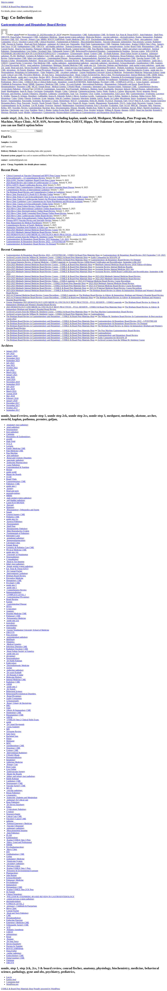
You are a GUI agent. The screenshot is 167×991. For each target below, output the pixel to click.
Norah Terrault (45, 103)
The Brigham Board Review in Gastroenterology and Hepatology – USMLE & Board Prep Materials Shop (50, 316)
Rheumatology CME (150, 46)
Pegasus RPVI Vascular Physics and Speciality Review (29, 220)
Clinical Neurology (47, 42)
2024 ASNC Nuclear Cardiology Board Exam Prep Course (30, 180)
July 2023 (10, 363)
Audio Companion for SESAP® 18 (105, 257)
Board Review (144, 84)
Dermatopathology (18, 51)
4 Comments (95, 112)
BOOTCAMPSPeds (56, 39)
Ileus (53, 108)
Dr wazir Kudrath (73, 84)
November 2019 (13, 382)
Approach (75, 98)
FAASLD (109, 101)
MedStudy (21, 56)
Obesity (55, 103)
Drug (19, 103)
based (20, 112)
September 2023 (13, 360)
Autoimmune (49, 89)
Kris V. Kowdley (101, 105)
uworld (152, 68)
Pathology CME (56, 68)
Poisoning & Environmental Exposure (126, 77)
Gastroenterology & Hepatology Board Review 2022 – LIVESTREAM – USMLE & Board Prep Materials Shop (53, 255)
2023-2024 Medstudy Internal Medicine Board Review (118, 276)
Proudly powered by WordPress (47, 989)
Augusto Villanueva (30, 94)
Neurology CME (24, 86)
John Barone (140, 56)
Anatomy (159, 63)
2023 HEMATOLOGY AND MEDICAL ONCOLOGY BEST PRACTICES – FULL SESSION (47, 234)
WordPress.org (12, 984)
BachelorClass (104, 58)
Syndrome (36, 98)
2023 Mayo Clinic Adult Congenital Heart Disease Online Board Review (36, 213)
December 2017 (12, 403)
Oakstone (115, 44)
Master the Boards (63, 49)
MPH (72, 110)
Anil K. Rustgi (103, 98)
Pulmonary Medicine (42, 49)
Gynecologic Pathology (11, 89)
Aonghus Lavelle (87, 96)
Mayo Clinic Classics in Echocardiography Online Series (29, 204)
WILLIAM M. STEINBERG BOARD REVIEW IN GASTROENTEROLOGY (40, 896)
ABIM (154, 75)
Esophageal (141, 98)
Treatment (83, 94)
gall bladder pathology (54, 46)
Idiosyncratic (130, 91)
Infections (85, 98)
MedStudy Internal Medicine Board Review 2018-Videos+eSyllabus (123, 264)
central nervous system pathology (78, 68)
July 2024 (10, 353)
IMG (82, 60)
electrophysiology (127, 37)
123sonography (76, 53)
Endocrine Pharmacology (125, 60)
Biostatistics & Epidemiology (27, 72)
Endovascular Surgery (115, 70)
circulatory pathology (69, 72)
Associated (60, 89)
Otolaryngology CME (17, 58)
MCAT (34, 86)
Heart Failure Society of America (134, 53)
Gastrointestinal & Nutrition (118, 51)
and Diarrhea (15, 94)
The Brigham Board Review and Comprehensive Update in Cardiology (35, 192)
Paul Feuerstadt (72, 89)
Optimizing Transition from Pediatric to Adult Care (27, 227)
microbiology (113, 63)
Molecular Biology (93, 37)
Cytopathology (63, 53)
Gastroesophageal (8, 105)
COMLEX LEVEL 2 (82, 77)
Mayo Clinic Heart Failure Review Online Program (27, 206)
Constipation (83, 101)
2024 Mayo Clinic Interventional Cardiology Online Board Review (34, 208)
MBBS (44, 39)
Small (3, 91)
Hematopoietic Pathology (26, 60)
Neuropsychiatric (114, 86)
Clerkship (101, 79)
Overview (49, 105)
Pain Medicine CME (41, 63)
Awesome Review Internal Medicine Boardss (113, 267)
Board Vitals (136, 46)
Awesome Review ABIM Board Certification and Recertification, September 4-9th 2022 (105, 262)
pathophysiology (153, 89)
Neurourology (75, 35)
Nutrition (33, 110)
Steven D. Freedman (120, 108)
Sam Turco (5, 46)
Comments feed (12, 982)
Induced (127, 89)
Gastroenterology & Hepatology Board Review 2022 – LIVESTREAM (35, 241)
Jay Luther (114, 98)
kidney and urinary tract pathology (136, 49)
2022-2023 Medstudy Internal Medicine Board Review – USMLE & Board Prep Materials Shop (46, 283)
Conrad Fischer (15, 63)
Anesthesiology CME (145, 63)
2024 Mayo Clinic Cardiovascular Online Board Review (29, 216)
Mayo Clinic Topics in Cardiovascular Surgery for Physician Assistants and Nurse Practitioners (45, 199)
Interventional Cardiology (62, 79)
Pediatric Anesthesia (125, 68)
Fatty (125, 101)
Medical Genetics (58, 86)
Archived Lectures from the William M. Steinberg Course (29, 237)
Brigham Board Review (16, 576)
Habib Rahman (93, 82)
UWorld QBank (73, 86)
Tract (69, 103)
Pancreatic (26, 103)
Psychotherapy (112, 79)
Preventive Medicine (31, 75)
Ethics (160, 75)
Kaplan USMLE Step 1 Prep (127, 39)
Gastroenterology (137, 94)
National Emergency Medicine (78, 46)
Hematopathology (8, 86)
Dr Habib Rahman (111, 53)
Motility (27, 112)
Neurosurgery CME (30, 37)
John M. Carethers (62, 98)
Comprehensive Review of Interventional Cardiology (28, 190)
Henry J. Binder (44, 110)
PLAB (13, 56)
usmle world (11, 472)
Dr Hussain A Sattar (14, 675)
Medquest (57, 65)
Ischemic (100, 110)
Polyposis (5, 94)
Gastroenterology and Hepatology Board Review (33, 24)
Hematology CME (92, 60)
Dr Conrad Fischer (14, 571)
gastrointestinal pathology (78, 63)
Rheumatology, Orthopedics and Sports (120, 84)
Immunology (148, 37)
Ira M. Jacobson (23, 105)
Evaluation (113, 105)
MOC (48, 77)
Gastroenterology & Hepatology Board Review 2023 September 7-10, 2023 (37, 239)
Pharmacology (58, 70)
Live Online (32, 51)
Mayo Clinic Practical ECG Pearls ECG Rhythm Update (29, 194)
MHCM (134, 105)
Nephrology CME (126, 79)
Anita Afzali (131, 103)
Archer (127, 46)
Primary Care (34, 39)
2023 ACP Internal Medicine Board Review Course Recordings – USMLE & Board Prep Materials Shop (49, 297)
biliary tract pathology (37, 58)
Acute (43, 98)
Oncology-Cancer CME (28, 42)
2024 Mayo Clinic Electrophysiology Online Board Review (30, 211)
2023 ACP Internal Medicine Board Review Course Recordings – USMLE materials (41, 295)
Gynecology (27, 63)
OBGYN (40, 46)
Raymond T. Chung (50, 101)
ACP (88, 39)
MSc (150, 105)
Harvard (23, 39)
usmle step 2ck (90, 65)
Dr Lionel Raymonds (10, 65)
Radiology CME (13, 682)
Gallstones (52, 94)
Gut (76, 94)
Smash (86, 53)
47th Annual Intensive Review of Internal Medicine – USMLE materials (36, 262)
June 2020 (10, 377)
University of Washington (108, 56)
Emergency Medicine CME (47, 84)
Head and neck (17, 68)
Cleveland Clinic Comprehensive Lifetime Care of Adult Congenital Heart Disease (40, 187)
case (21, 110)
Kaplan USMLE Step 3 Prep (143, 44)
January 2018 (11, 401)
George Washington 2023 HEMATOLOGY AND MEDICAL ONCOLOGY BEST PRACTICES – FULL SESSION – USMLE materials (64, 302)
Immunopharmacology (64, 75)
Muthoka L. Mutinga (88, 89)
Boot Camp (11, 767)
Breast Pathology (127, 56)
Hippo (3, 79)
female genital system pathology (71, 37)
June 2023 (10, 365)
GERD (132, 110)
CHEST (4, 63)
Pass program (138, 42)
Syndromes (150, 94)
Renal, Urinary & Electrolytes (87, 75)
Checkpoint (14, 110)
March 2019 (11, 391)
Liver (27, 110)
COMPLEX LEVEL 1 (125, 82)
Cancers (157, 103)
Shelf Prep (158, 35)
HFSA (23, 65)
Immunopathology (89, 58)
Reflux (4, 108)
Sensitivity (151, 98)
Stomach (57, 105)
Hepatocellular (62, 112)
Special (133, 108)
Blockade (13, 112)
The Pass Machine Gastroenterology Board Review (112, 312)
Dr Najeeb (110, 35)
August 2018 (11, 393)
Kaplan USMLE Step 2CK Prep (20, 889)
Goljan (62, 84)
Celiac (65, 91)
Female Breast (44, 86)
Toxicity (35, 103)
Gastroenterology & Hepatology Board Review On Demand (31, 244)
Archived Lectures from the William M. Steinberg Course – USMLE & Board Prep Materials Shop (47, 257)
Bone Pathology (13, 802)
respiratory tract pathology (85, 79)
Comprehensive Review (148, 86)
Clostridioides (63, 94)
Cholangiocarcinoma (86, 91)
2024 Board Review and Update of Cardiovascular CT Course (32, 183)
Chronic (63, 103)
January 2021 (11, 375)
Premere (25, 89)
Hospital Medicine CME (72, 65)
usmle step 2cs (107, 60)
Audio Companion (14, 698)
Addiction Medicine (151, 77)
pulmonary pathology (15, 828)
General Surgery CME (81, 49)
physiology (11, 70)
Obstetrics (44, 68)
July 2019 (10, 386)
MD (53, 49)
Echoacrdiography (127, 63)
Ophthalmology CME (26, 46)
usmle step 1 (60, 56)
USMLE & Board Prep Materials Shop (17, 7)
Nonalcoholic (113, 103)
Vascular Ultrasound (111, 42)
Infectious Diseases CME (83, 70)
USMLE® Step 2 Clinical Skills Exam (40, 82)
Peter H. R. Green (142, 101)
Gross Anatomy (142, 82)
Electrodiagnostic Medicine (102, 39)
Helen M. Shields (97, 101)
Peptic (105, 91)
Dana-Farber (15, 37)
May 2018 (10, 396)
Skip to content (7, 2)
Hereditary (32, 96)
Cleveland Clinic (44, 51)
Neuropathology (141, 68)
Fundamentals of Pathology (67, 42)
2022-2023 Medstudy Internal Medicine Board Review (29, 232)
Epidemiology (46, 65)
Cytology (68, 70)
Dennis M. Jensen (80, 103)
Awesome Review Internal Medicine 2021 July (114, 269)
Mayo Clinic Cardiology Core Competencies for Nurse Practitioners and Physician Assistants (44, 201)
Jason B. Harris (26, 91)
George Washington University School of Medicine (100, 72)
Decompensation (63, 108)
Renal (25, 84)
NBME (31, 84)
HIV (9, 108)
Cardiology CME (13, 781)
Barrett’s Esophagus (151, 108)
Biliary (139, 108)
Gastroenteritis (49, 112)
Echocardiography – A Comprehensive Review (25, 178)
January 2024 (11, 356)
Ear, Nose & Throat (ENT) (127, 35)
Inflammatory (36, 112)
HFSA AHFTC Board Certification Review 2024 (26, 185)
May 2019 (10, 389)
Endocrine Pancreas (113, 49)
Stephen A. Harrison (129, 96)
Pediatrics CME (52, 72)
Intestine (50, 98)
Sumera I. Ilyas (82, 110)
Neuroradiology (7, 72)
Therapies (143, 105)
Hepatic (58, 91)
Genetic (91, 103)
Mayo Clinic (106, 75)
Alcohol (92, 110)
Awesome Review (71, 60)
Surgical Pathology (14, 521)
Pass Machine (97, 49)
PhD (154, 96)
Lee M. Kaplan (37, 105)
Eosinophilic (49, 91)
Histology (31, 70)
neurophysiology (116, 46)
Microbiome (125, 98)
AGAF (127, 105)
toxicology (33, 77)
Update (97, 94)
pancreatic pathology (98, 63)
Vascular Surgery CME (146, 58)
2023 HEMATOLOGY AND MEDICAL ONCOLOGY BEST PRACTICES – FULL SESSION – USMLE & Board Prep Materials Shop (64, 307)
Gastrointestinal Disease (57, 58)
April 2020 (10, 379)
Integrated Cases (99, 86)
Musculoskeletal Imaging (90, 42)
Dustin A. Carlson (116, 91)
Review (24, 108)
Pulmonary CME (129, 86)
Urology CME (96, 53)
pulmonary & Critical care (58, 44)
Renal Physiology (43, 70)
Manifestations (13, 91)
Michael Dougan (138, 89)
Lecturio (148, 42)
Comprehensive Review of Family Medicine (24, 225)
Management (101, 103)
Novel (139, 91)
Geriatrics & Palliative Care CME (40, 56)
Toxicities (16, 108)
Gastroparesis (101, 96)
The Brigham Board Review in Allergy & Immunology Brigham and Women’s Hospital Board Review (121, 295)
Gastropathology (98, 314)
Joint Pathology (146, 35)
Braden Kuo (91, 108)
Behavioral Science (151, 72)
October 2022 (12, 368)
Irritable (93, 98)
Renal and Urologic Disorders (50, 60)
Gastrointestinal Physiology (104, 68)
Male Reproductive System (137, 70)
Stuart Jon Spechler (144, 110)
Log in (9, 977)
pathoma (27, 79)
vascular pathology (110, 37)
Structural (119, 89)
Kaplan (139, 37)
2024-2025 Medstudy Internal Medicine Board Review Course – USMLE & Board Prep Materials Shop (49, 264)
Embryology (125, 44)
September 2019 (13, 384)
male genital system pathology (141, 65)
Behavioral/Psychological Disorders (91, 51)
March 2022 (11, 372)
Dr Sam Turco (47, 75)
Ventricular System (100, 46)
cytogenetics (86, 86)
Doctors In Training (15, 44)
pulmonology (126, 42)
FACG (122, 103)
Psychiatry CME (107, 82)
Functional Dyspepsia (84, 105)
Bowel (154, 91)
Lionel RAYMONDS (77, 82)
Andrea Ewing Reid (60, 110)
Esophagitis (109, 89)
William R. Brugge (112, 110)
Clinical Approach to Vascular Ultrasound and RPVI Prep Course (33, 175)
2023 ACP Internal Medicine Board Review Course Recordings (104, 281)
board (100, 89)
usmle (7, 68)
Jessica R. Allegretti (56, 96)
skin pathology (146, 39)
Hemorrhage (64, 101)
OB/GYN (5, 37)
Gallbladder (42, 96)
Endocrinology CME (96, 35)
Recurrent (141, 103)
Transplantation (14, 101)
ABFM (138, 79)
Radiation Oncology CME (17, 649)
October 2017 (12, 408)
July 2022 (10, 370)
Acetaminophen (107, 94)
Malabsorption (68, 105)
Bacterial (46, 108)
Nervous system (137, 51)
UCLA (15, 42)
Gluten (20, 98)
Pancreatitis (26, 101)
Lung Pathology (143, 60)
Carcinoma (38, 91)
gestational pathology (101, 77)
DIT (17, 39)
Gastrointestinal (35, 108)
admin (16, 35)
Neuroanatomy (74, 58)
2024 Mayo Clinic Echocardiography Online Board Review (31, 218)
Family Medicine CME (75, 39)
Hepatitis (81, 108)
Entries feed (11, 979)
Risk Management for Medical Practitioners (24, 223)
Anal (72, 94)
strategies (146, 91)
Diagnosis (118, 101)
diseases (124, 110)
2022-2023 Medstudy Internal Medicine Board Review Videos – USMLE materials (40, 281)
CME (84, 35)
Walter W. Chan (104, 108)
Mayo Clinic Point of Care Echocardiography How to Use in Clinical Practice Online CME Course (47, 197)
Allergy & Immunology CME (123, 58)
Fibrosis (27, 98)
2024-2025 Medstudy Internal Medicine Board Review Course (32, 230)
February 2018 (12, 398)
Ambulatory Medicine (48, 37)
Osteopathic (75, 44)
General (150, 103)
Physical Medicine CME (62, 77)
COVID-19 (38, 89)
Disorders (43, 94)
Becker (42, 77)
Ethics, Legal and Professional (19, 842)
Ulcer (91, 94)
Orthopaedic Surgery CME (63, 51)
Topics (99, 91)
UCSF (13, 46)
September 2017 (13, 410)
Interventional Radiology (92, 84)
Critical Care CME (14, 75)
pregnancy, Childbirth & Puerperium (21, 906)
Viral (121, 105)
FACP (131, 101)
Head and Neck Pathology (35, 44)
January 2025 (11, 351)
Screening (36, 101)
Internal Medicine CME (141, 75)
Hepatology (6, 98)
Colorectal (73, 91)
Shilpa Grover (145, 96)
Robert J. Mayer (72, 96)
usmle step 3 (100, 70)
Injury (133, 98)
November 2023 (13, 358)
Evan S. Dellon (114, 96)
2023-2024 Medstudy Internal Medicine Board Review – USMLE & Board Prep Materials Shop (46, 288)
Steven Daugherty (31, 68)
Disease (74, 108)
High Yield (85, 44)
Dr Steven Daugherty (41, 79)
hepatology (62, 82)
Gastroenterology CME (100, 44)
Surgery (160, 44)
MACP (74, 101)
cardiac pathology (58, 63)
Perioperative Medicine (132, 72)
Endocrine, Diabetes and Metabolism (112, 65)
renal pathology (33, 65)
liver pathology (90, 56)
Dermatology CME (15, 79)
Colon (14, 98)
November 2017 (13, 405)
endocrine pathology (74, 56)
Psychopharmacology (121, 75)
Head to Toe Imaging (24, 49)
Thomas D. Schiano (19, 96)
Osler (43, 72)
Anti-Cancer (120, 94)
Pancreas (156, 105)
